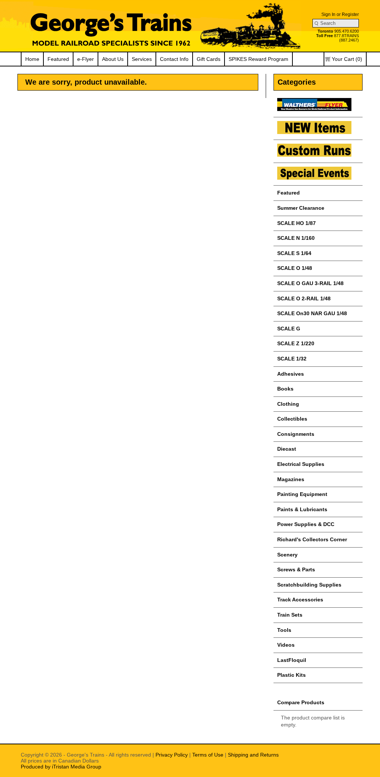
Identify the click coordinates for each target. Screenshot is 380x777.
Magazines (290, 479)
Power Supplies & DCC (305, 524)
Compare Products (300, 702)
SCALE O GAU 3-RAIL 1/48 (310, 283)
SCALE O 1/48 (294, 268)
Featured (58, 59)
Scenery (287, 555)
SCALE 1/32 (292, 359)
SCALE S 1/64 (294, 253)
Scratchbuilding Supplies (309, 585)
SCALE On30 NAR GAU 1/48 (312, 313)
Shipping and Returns (253, 755)
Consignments (295, 434)
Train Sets (289, 615)
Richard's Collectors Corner (312, 539)
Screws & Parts (296, 569)
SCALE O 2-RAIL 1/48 (304, 298)
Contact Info (174, 59)
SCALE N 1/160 (296, 238)
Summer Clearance (300, 208)
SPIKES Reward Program (258, 59)
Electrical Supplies (300, 464)
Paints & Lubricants (302, 509)
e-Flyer (85, 59)
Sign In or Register (340, 14)
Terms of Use (207, 755)
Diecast (286, 449)
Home (32, 59)
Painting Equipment (302, 494)
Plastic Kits (291, 675)
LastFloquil (291, 660)
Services (142, 59)
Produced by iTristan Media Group (61, 767)
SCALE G (288, 329)
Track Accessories (300, 600)
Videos (286, 645)
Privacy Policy (171, 755)
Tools (284, 630)
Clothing (288, 404)
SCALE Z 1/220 (295, 343)
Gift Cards (208, 59)
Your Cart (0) (347, 59)
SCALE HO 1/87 (296, 223)
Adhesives (290, 374)
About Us (113, 59)
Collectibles (292, 419)
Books (285, 389)
